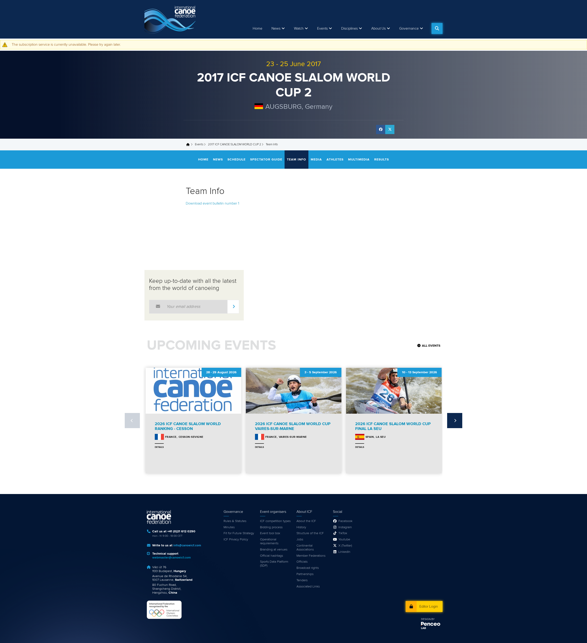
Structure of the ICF (310, 533)
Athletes (335, 159)
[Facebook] (380, 129)
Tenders (301, 580)
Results (381, 159)
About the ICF (306, 521)
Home (257, 28)
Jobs (299, 539)
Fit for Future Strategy (239, 533)
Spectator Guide (266, 159)
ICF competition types (275, 521)
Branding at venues (273, 549)
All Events (431, 345)
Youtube (344, 539)
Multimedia (359, 159)
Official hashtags (271, 555)
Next (454, 420)
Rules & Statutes (235, 521)
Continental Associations (305, 547)
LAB (423, 628)
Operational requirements (269, 541)
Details (159, 447)
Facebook (345, 521)
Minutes (229, 527)
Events (199, 144)
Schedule (236, 159)
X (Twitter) (345, 545)
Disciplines (349, 28)
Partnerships (304, 574)
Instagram (345, 527)
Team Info (296, 159)
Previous (132, 420)
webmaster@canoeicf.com (171, 557)
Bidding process (271, 527)
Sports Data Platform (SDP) (274, 563)
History (301, 527)
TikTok (342, 533)
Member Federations (310, 555)
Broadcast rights (307, 568)
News (275, 28)
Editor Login (428, 606)
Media (316, 159)
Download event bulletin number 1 (212, 203)
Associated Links (308, 586)
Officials (301, 561)
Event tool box (270, 533)
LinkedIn (344, 551)
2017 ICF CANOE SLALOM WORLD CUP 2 (234, 144)
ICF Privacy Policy (236, 539)
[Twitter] (389, 129)
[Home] (170, 19)
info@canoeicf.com (187, 545)
